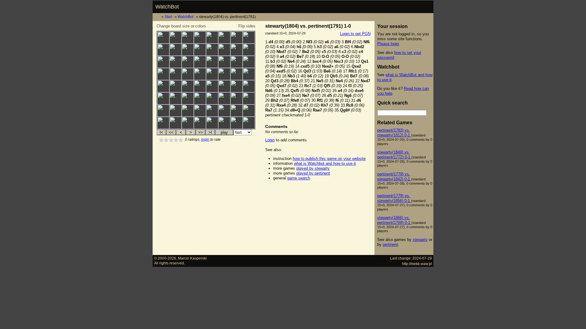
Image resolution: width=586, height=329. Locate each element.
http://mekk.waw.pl (417, 264)
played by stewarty (313, 168)
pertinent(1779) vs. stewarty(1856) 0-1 (394, 198)
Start (168, 17)
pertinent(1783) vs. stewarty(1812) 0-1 (394, 132)
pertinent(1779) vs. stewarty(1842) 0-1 (394, 176)
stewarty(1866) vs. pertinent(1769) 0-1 (394, 220)
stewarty (420, 239)
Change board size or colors (181, 26)
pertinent (390, 244)
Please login (388, 43)
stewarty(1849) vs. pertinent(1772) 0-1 (394, 154)
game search (298, 178)
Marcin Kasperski (192, 258)
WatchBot (167, 7)
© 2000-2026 (165, 258)
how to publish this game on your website (329, 158)
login (205, 139)
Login (270, 140)
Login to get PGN (355, 33)
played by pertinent (313, 173)
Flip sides (246, 26)
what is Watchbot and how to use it (325, 163)
